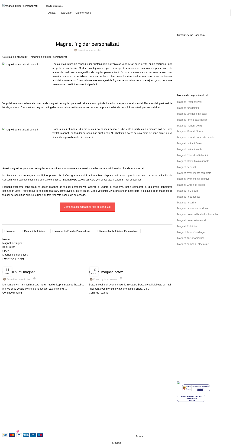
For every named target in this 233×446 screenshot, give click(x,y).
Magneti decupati (187, 167)
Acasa (5, 31)
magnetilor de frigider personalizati (118, 231)
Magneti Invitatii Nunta (189, 149)
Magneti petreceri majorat (191, 220)
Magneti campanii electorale (193, 244)
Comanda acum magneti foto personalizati (87, 207)
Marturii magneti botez (106, 272)
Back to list (8, 247)
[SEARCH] (227, 5)
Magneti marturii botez (189, 125)
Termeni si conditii (129, 383)
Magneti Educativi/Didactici (192, 155)
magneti (14, 168)
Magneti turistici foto (188, 108)
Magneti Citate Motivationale (193, 161)
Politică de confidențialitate (134, 389)
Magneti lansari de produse (192, 208)
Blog (121, 412)
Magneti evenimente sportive (193, 178)
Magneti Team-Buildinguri (191, 232)
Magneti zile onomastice (190, 238)
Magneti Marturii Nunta (190, 131)
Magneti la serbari (187, 202)
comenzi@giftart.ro (80, 396)
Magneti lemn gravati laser (192, 119)
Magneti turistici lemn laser (192, 113)
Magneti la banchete (188, 196)
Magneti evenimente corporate (194, 173)
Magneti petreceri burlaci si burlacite (197, 214)
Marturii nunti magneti (18, 272)
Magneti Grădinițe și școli (191, 184)
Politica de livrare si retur (133, 400)
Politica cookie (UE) (130, 395)
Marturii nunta (31, 267)
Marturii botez (118, 267)
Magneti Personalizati (189, 102)
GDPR (122, 406)
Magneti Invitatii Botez (189, 143)
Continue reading (12, 292)
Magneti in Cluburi (187, 190)
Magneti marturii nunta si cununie (195, 137)
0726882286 (73, 383)
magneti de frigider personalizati (72, 231)
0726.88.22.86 (27, 1)
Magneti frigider (20, 31)
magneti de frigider (34, 231)
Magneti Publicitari (187, 226)
